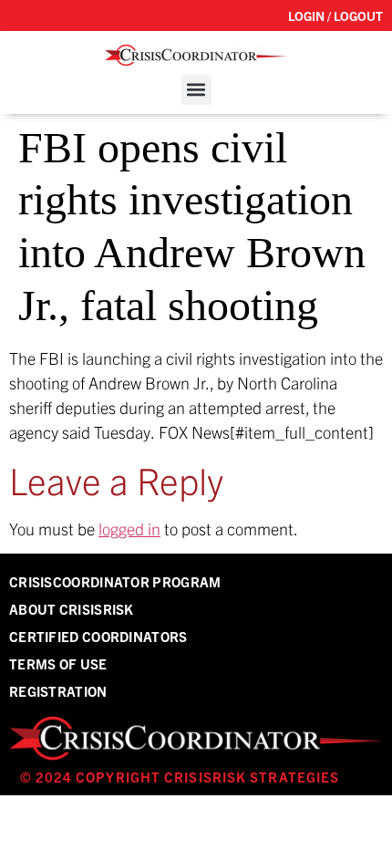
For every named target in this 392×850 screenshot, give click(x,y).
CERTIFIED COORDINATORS (98, 636)
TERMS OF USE (58, 663)
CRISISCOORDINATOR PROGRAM (115, 581)
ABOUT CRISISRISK (71, 608)
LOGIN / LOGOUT (335, 15)
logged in (129, 528)
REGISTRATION (58, 691)
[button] (196, 90)
